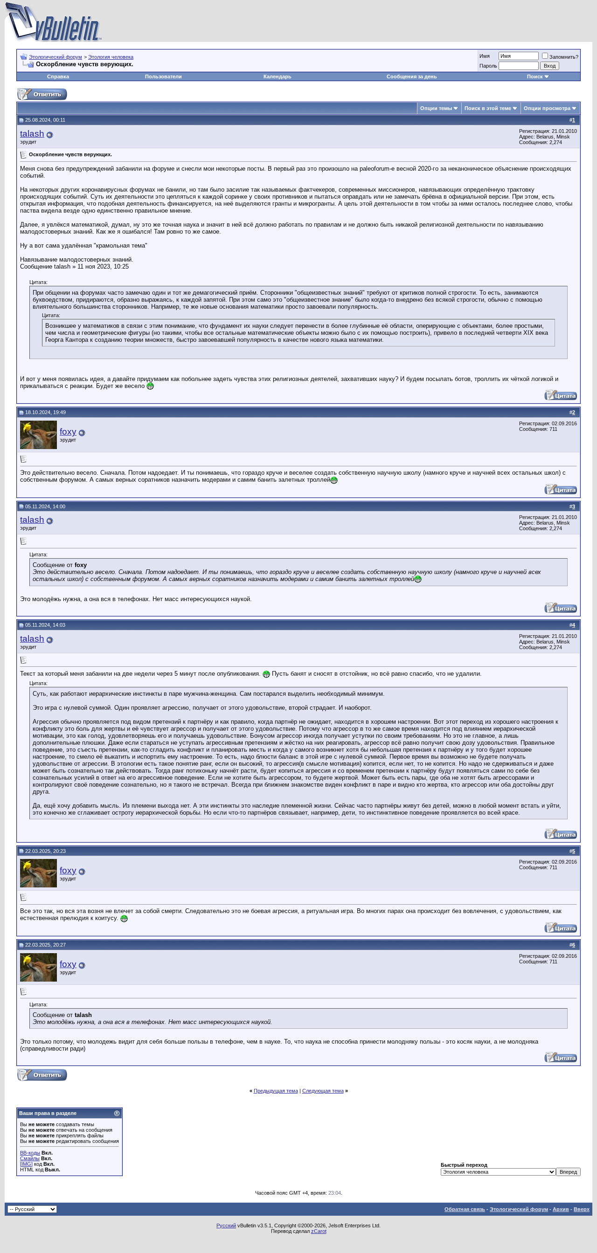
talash (32, 133)
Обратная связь (464, 1209)
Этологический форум (55, 57)
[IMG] (26, 1164)
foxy (68, 431)
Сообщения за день (412, 76)
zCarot (318, 1231)
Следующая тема (323, 1091)
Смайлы (30, 1158)
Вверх (582, 1209)
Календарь (278, 76)
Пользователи (163, 76)
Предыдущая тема (276, 1091)
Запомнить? (563, 57)
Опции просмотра (547, 108)
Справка (58, 76)
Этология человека (110, 57)
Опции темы (436, 108)
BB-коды (30, 1153)
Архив (561, 1209)
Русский (226, 1225)
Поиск (535, 76)
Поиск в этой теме (488, 108)
